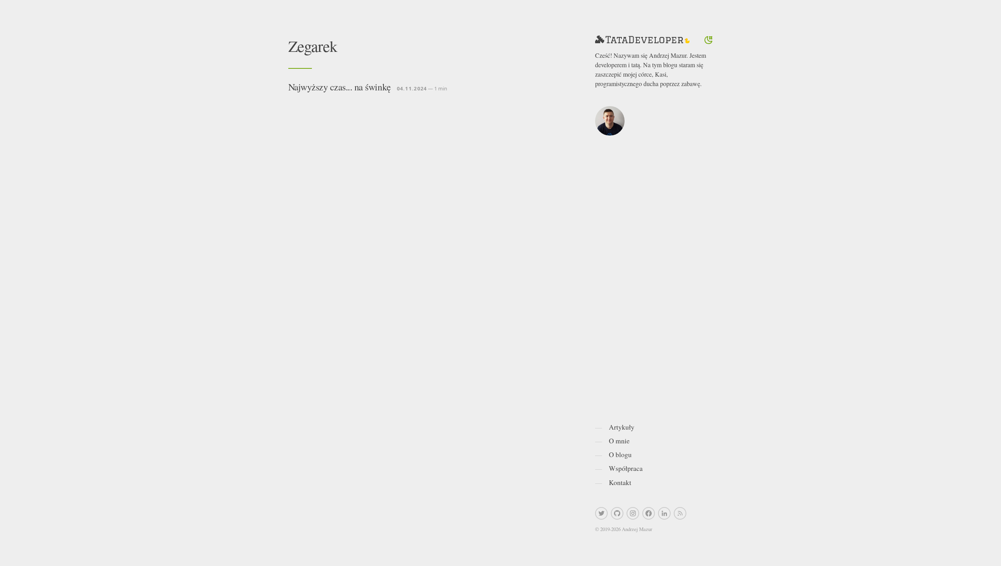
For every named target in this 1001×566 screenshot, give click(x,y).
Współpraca (626, 468)
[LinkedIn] (664, 513)
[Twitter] (601, 513)
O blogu (620, 454)
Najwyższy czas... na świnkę (339, 87)
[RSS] (680, 513)
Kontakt (620, 482)
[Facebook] (648, 513)
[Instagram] (633, 513)
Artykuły (621, 427)
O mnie (619, 440)
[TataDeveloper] (642, 40)
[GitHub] (617, 513)
